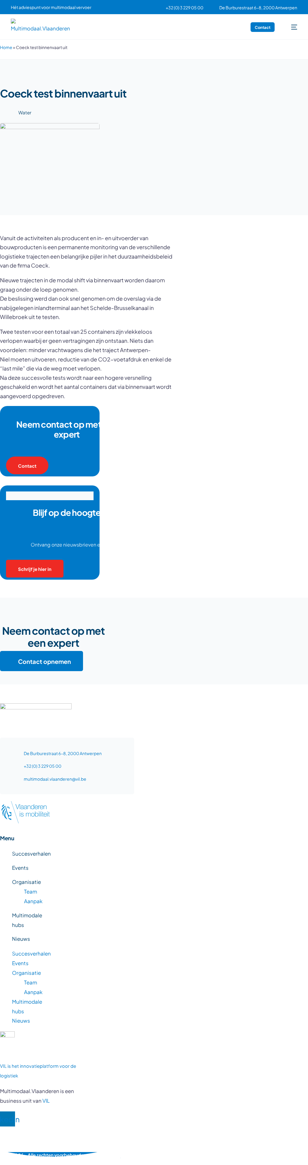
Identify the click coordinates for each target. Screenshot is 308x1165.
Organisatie (26, 881)
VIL (46, 1100)
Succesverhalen (31, 853)
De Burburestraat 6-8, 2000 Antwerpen (258, 7)
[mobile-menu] (291, 27)
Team (30, 891)
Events (20, 867)
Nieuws (21, 938)
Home (6, 47)
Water (24, 112)
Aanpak (33, 901)
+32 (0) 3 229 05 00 (184, 7)
